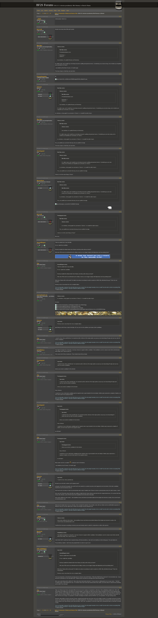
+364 (38, 23)
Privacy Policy (109, 614)
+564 (38, 50)
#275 (120, 587)
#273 (120, 529)
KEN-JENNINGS (41, 549)
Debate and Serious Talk (71, 13)
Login (67, 10)
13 (47, 13)
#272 (120, 514)
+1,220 (38, 34)
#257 (120, 148)
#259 (120, 211)
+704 (38, 81)
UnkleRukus (40, 350)
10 (43, 13)
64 (50, 13)
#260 (120, 240)
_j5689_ (39, 19)
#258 (120, 178)
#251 (120, 16)
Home (38, 10)
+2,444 (38, 536)
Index (56, 13)
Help (59, 10)
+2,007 (38, 268)
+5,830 (38, 91)
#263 (120, 317)
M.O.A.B (39, 29)
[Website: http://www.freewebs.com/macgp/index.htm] (44, 552)
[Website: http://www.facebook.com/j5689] (44, 22)
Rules (55, 10)
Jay (38, 263)
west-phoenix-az (42, 295)
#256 (120, 116)
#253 (120, 43)
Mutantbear (40, 180)
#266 (120, 357)
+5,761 (38, 247)
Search (46, 10)
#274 (120, 546)
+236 (38, 354)
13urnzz (39, 87)
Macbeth (39, 531)
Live (42, 10)
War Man (39, 45)
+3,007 (38, 553)
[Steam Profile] (39, 22)
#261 (120, 260)
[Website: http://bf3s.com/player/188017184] (44, 245)
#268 (120, 402)
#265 (120, 347)
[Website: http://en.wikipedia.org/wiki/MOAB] (44, 32)
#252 (120, 26)
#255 (120, 84)
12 (46, 13)
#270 (120, 473)
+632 (38, 300)
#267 (120, 372)
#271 (120, 502)
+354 (38, 155)
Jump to (39, 614)
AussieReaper (41, 242)
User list (51, 10)
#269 (120, 434)
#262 (120, 292)
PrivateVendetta (42, 76)
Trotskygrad (40, 151)
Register (63, 10)
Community (61, 13)
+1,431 (38, 185)
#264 (120, 335)
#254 (120, 74)
